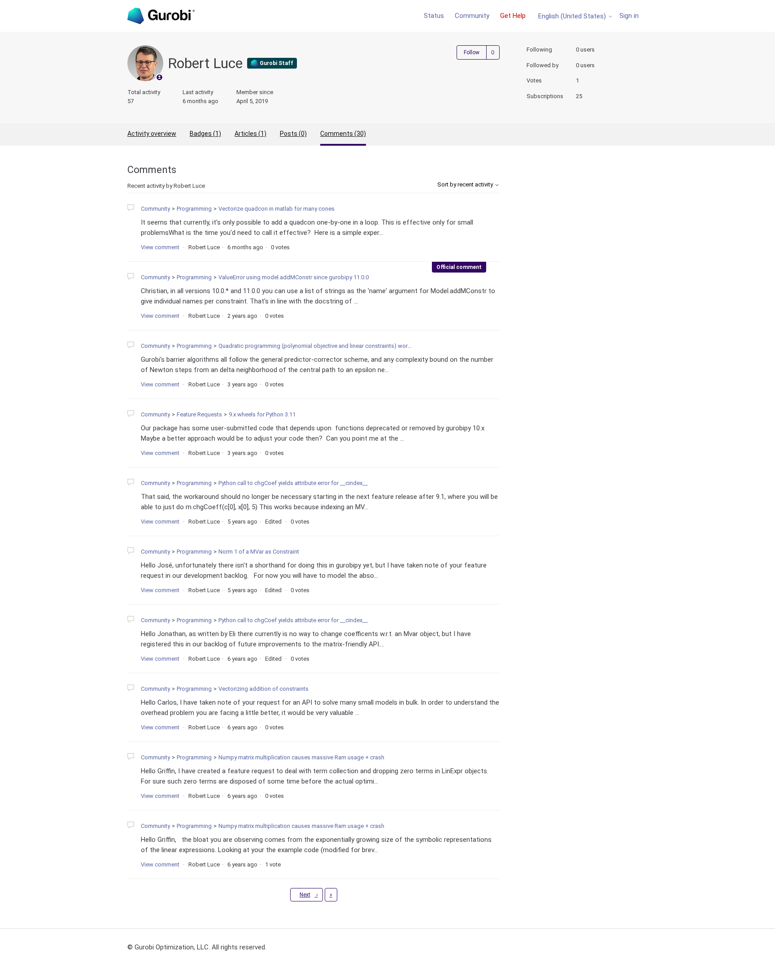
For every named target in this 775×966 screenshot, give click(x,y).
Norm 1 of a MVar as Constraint (258, 551)
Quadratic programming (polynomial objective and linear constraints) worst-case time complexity (343, 345)
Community (472, 16)
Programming (194, 208)
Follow (471, 52)
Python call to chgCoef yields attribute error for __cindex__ (293, 483)
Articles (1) (250, 133)
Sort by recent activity (465, 184)
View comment (160, 247)
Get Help (513, 16)
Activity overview (151, 133)
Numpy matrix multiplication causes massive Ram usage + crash (301, 757)
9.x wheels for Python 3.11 (262, 414)
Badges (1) (205, 133)
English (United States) (573, 16)
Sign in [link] (629, 16)
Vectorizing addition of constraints (263, 688)
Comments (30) (343, 133)
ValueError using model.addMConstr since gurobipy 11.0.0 (293, 277)
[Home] (161, 16)
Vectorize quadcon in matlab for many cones (276, 208)
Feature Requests (199, 414)
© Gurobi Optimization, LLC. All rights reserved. (196, 947)
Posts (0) (293, 133)
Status (434, 16)
